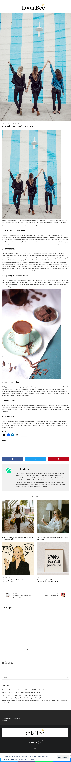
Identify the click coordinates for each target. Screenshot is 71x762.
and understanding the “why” (43, 239)
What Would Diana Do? (51, 594)
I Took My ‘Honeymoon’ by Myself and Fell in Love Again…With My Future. (23, 698)
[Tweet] (35, 459)
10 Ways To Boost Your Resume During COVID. (22, 595)
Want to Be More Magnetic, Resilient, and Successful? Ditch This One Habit (17, 538)
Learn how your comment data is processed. (36, 650)
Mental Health (8, 577)
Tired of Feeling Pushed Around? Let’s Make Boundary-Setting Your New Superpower (50, 580)
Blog (3, 123)
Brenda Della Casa (23, 469)
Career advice (18, 452)
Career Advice (8, 123)
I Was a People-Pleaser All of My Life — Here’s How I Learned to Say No (17, 580)
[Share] (12, 459)
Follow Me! (5, 720)
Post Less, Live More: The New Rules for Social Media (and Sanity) (52, 538)
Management (16, 123)
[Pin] (58, 459)
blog (10, 452)
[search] (67, 677)
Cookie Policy (34, 759)
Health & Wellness (44, 535)
